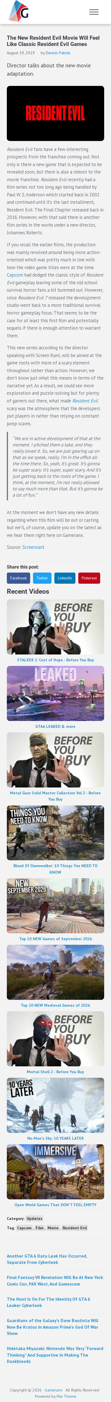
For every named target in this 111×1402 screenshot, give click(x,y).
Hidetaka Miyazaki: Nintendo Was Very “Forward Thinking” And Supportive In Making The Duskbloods (55, 1354)
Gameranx (53, 1390)
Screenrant (33, 547)
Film (40, 1227)
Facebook (18, 578)
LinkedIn (65, 578)
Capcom (15, 275)
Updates (34, 1218)
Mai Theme (66, 1396)
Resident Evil (85, 401)
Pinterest (89, 578)
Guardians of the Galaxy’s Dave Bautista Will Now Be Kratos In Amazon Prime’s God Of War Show (52, 1327)
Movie (53, 1227)
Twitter (42, 578)
